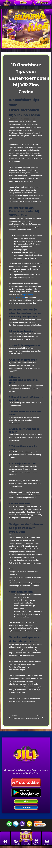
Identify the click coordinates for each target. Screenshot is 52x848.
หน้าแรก (5, 844)
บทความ (47, 844)
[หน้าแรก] (5, 841)
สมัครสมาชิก (16, 844)
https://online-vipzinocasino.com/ (21, 296)
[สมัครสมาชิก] (16, 841)
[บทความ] (47, 841)
